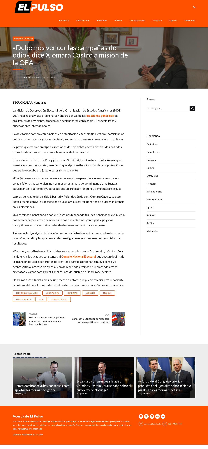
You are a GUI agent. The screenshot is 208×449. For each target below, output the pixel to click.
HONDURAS (72, 293)
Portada (29, 39)
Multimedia (190, 20)
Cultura (150, 168)
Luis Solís (90, 293)
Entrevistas (152, 176)
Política (118, 20)
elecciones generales (26, 293)
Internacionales (154, 191)
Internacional (82, 20)
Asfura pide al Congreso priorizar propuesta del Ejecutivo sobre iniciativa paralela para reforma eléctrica (165, 385)
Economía (102, 20)
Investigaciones (137, 20)
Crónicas (151, 160)
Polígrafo (157, 20)
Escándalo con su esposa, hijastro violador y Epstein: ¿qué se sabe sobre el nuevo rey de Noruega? (103, 385)
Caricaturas (152, 144)
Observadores (23, 299)
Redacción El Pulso (31, 77)
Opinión (173, 20)
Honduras (64, 20)
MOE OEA (107, 293)
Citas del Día (153, 152)
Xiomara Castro (59, 299)
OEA (41, 299)
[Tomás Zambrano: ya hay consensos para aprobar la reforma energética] (42, 377)
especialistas (52, 293)
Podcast (151, 215)
